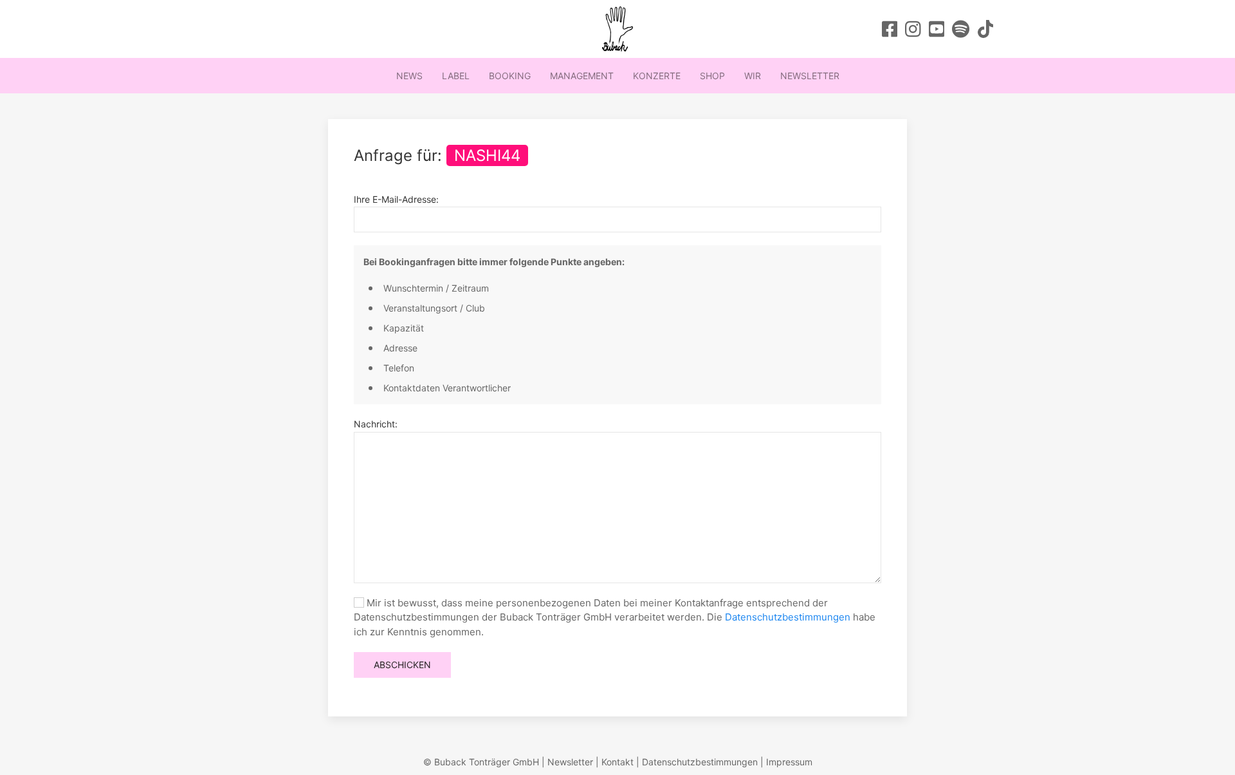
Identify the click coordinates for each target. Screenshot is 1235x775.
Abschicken (402, 664)
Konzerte (657, 75)
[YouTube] (937, 29)
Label (456, 75)
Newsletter (809, 75)
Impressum (789, 761)
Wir (752, 75)
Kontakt (617, 761)
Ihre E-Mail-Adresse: (396, 199)
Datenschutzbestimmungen (787, 617)
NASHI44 (487, 155)
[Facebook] (890, 29)
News (409, 75)
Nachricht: (376, 423)
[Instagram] (913, 29)
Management (582, 75)
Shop (712, 75)
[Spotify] (960, 29)
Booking (510, 75)
